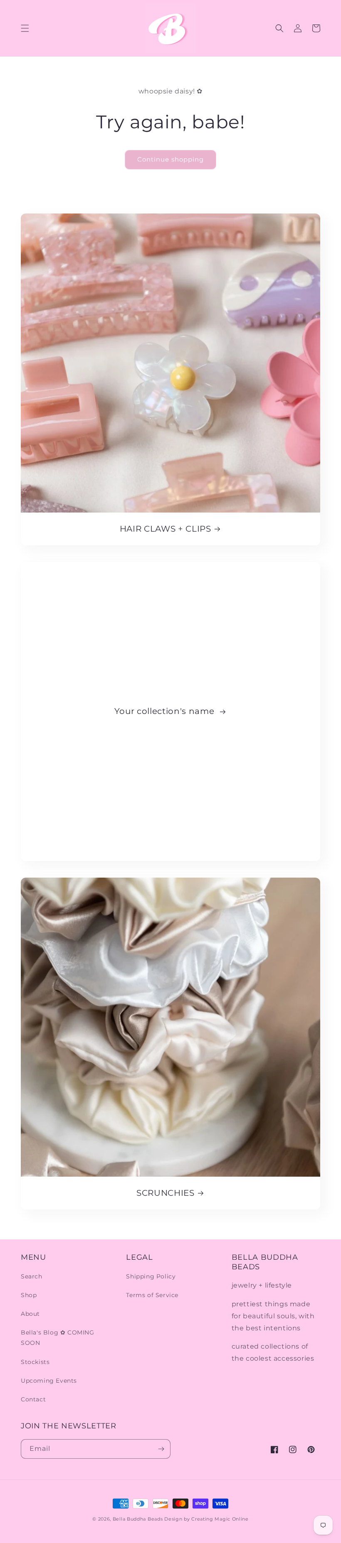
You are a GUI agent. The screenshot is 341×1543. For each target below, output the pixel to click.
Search (31, 1276)
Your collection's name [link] (165, 711)
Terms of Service (152, 1295)
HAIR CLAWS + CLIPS (165, 529)
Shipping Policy (150, 1276)
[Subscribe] (161, 1449)
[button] (25, 28)
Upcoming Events (49, 1380)
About (30, 1313)
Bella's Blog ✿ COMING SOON (57, 1338)
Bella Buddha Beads (138, 1519)
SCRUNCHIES (165, 1193)
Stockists (35, 1362)
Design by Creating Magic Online (206, 1519)
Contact (33, 1399)
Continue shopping (170, 159)
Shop (29, 1295)
